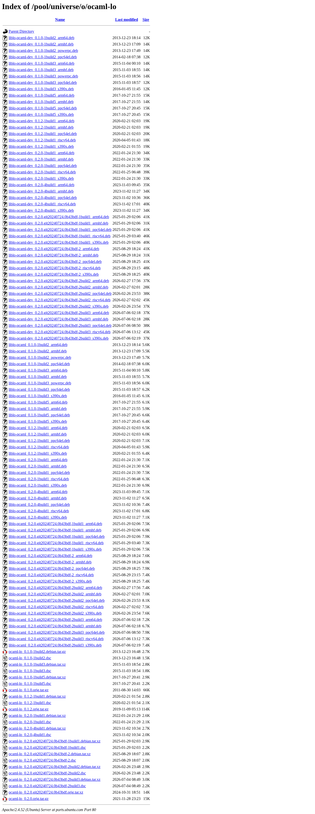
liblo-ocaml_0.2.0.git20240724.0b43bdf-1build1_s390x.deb (55, 549)
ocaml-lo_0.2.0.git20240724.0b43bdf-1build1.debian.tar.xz (54, 741)
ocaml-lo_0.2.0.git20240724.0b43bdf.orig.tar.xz (46, 792)
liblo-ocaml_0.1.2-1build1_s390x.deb (38, 453)
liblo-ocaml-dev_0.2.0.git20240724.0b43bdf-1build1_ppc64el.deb (60, 229)
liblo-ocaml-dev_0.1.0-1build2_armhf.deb (41, 44)
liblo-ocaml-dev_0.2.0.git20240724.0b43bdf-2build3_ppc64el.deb (60, 325)
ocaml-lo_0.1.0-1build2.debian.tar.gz (37, 651)
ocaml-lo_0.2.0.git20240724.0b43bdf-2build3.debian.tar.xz (54, 779)
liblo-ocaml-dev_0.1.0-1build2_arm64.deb (41, 38)
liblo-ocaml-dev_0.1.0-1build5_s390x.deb (41, 114)
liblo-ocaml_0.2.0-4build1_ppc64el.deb (39, 504)
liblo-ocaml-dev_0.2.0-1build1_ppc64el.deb (43, 166)
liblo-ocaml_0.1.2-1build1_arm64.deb (38, 428)
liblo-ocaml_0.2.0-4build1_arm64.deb (38, 492)
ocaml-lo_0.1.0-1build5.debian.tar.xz (37, 677)
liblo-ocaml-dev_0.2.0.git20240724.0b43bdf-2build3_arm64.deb (59, 313)
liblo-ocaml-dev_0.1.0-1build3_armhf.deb (41, 70)
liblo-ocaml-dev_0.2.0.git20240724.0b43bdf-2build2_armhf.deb (58, 287)
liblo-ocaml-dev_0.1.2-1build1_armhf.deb (41, 127)
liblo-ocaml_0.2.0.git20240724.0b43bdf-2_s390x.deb (50, 581)
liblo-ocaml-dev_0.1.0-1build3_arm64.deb (41, 63)
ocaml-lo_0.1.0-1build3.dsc (30, 671)
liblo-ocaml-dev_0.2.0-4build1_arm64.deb (41, 185)
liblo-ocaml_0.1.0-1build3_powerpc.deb (40, 383)
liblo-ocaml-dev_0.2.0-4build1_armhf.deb (41, 191)
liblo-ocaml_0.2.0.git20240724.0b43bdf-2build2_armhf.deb (55, 594)
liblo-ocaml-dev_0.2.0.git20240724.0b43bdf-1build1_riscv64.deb (59, 236)
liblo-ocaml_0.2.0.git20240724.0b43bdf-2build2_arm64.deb (55, 588)
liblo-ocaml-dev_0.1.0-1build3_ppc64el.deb (43, 82)
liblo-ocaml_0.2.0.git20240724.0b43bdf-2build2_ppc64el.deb (57, 600)
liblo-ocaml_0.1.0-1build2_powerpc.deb (40, 357)
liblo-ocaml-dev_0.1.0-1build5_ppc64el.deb (43, 108)
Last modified (126, 19)
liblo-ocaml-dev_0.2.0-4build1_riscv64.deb (42, 204)
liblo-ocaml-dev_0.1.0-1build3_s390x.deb (41, 89)
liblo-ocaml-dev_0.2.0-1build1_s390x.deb (41, 178)
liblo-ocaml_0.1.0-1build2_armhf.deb (38, 351)
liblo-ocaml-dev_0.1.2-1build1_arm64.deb (41, 121)
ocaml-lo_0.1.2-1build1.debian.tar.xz (37, 696)
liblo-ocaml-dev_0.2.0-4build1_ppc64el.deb (43, 198)
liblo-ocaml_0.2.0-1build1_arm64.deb (38, 460)
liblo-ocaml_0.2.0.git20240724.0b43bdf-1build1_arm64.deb (55, 524)
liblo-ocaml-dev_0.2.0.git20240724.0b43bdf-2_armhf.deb (53, 255)
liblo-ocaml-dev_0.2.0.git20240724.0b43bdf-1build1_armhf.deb (58, 223)
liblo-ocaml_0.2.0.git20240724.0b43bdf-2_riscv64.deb (51, 575)
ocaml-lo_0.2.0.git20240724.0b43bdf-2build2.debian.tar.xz (54, 767)
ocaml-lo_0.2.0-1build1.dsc (30, 722)
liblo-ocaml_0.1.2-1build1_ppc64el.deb (39, 440)
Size (145, 19)
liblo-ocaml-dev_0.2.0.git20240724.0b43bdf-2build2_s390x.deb (59, 306)
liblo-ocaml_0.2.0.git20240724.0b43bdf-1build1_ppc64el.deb (57, 536)
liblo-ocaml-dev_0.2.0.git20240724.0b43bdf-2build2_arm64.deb (59, 281)
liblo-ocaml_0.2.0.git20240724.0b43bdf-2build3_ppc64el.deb (57, 632)
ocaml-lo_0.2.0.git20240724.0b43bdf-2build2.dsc (47, 773)
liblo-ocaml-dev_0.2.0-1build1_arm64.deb (41, 153)
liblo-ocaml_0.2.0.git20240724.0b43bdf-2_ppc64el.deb (52, 568)
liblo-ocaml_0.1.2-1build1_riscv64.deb (39, 447)
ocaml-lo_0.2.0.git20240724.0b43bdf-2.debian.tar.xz (50, 754)
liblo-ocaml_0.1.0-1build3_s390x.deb (38, 396)
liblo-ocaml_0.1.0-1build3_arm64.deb (38, 370)
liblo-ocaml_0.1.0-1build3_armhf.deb (38, 377)
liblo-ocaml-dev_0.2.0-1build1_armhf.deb (41, 159)
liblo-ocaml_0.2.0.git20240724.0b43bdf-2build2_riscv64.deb (56, 607)
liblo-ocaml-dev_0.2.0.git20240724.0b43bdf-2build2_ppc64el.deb (60, 293)
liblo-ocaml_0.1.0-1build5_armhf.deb (38, 409)
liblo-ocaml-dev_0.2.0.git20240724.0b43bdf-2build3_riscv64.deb (59, 332)
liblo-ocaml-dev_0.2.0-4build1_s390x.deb (41, 210)
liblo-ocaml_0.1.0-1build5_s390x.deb (38, 421)
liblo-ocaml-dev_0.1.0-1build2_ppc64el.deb (43, 57)
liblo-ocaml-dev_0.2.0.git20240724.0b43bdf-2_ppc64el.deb (55, 261)
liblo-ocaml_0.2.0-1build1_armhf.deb (38, 466)
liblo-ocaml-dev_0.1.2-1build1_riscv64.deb (42, 140)
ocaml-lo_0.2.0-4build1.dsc (30, 735)
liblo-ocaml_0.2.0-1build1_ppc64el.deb (39, 472)
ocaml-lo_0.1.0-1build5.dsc (30, 683)
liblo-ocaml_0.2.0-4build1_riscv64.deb (39, 511)
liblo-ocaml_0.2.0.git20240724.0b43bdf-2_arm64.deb (50, 556)
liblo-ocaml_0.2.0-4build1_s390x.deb (38, 517)
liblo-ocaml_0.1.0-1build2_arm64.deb (38, 345)
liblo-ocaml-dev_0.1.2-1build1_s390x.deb (41, 146)
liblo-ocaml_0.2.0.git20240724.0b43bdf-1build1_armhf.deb (55, 530)
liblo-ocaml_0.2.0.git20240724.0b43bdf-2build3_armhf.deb (55, 626)
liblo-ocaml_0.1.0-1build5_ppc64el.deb (39, 415)
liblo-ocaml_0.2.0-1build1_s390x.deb (38, 485)
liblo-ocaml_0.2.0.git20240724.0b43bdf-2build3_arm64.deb (55, 620)
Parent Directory (21, 31)
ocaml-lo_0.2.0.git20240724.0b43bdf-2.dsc (42, 760)
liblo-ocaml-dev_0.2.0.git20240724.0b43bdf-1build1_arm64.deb (59, 217)
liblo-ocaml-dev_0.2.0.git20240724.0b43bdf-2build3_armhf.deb (58, 319)
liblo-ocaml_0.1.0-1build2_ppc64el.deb (39, 364)
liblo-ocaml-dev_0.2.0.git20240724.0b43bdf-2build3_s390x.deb (59, 338)
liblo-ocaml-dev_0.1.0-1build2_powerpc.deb (43, 50)
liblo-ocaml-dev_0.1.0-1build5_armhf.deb (41, 102)
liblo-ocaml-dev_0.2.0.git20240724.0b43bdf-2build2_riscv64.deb (59, 300)
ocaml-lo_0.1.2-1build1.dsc (30, 703)
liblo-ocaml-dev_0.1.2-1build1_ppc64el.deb (43, 134)
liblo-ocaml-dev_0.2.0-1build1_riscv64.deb (42, 172)
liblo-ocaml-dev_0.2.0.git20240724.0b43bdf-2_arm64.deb (54, 249)
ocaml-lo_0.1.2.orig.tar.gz (28, 709)
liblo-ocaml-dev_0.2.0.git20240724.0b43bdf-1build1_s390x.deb (59, 242)
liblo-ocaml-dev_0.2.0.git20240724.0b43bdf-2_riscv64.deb (55, 268)
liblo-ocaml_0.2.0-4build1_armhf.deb (38, 498)
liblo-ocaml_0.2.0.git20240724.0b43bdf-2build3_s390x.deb (55, 645)
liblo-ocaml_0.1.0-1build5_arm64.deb (38, 402)
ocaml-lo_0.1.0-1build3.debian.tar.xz (37, 664)
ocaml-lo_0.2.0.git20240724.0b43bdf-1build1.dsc (47, 747)
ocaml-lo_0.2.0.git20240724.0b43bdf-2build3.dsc (47, 786)
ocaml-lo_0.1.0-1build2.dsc (30, 658)
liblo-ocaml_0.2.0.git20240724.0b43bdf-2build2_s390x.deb (55, 613)
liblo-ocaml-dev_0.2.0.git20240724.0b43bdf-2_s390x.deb (54, 274)
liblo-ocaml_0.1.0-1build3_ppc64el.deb (39, 389)
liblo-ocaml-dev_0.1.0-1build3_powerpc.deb (43, 76)
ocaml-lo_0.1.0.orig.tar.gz (28, 690)
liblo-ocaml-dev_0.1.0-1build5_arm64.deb (41, 95)
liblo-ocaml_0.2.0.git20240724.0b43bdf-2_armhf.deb (50, 562)
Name (60, 19)
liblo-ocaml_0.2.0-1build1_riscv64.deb (39, 479)
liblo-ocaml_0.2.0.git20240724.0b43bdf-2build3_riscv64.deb (56, 639)
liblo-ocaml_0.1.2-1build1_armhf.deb (38, 434)
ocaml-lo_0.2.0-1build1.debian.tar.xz (37, 715)
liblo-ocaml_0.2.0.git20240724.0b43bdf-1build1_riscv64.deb (56, 543)
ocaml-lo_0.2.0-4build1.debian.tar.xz (37, 728)
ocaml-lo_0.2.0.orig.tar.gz (28, 799)
